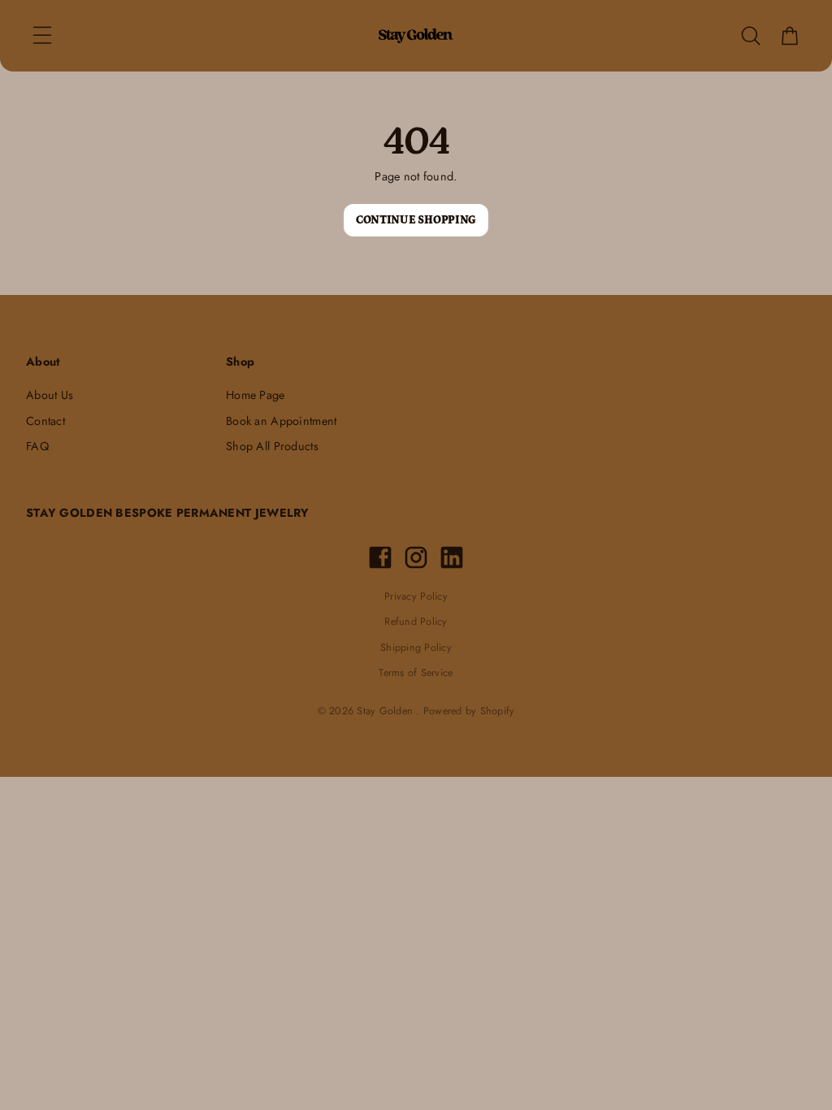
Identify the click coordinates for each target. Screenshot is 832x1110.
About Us (49, 395)
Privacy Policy (416, 596)
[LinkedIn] (452, 557)
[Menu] (42, 36)
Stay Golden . (388, 711)
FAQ (37, 446)
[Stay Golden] (416, 35)
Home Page (255, 395)
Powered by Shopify (469, 711)
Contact (45, 421)
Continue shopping (416, 220)
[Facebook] (380, 557)
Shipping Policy (416, 647)
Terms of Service (416, 673)
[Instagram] (416, 557)
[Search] (750, 36)
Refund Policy (415, 621)
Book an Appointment (281, 421)
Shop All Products (272, 446)
